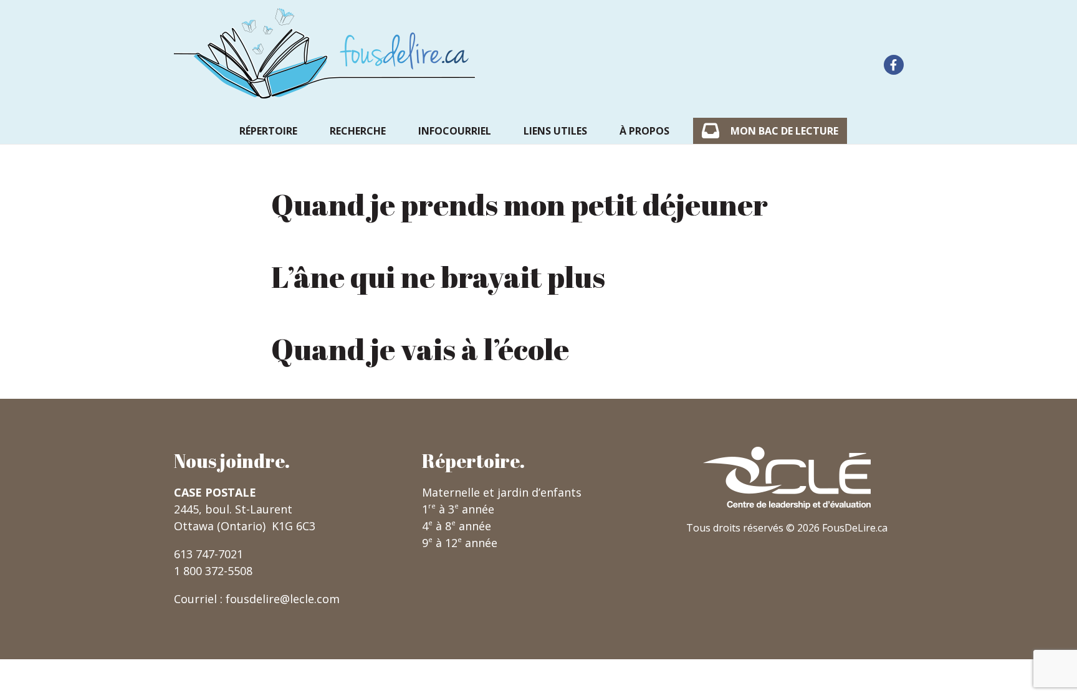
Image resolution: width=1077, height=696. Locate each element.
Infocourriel (454, 131)
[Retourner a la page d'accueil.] (325, 53)
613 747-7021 (208, 553)
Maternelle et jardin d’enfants (502, 492)
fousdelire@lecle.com (283, 598)
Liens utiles (555, 131)
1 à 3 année (458, 509)
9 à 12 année (459, 542)
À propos (644, 131)
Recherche (358, 131)
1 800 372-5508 (213, 570)
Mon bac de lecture (784, 131)
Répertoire (268, 131)
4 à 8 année (456, 525)
